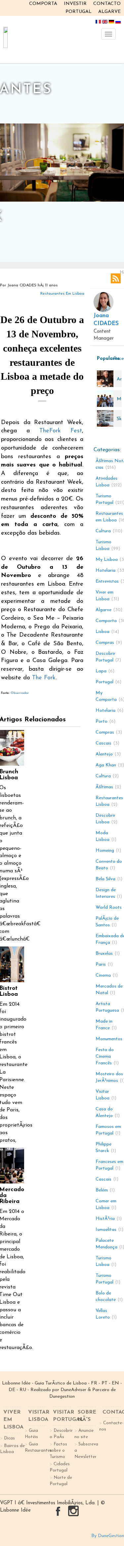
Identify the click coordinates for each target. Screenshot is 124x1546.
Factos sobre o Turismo (58, 1450)
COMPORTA (43, 3)
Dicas (9, 1438)
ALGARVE (109, 11)
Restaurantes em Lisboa (62, 294)
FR (94, 1383)
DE (12, 1389)
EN (115, 1383)
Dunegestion (62, 1396)
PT (104, 1383)
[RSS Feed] (116, 278)
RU (23, 1389)
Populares (103, 358)
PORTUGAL (78, 11)
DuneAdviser (73, 1389)
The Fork (44, 678)
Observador (20, 693)
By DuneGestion (107, 1535)
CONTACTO (107, 3)
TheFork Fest (60, 431)
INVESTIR (75, 3)
